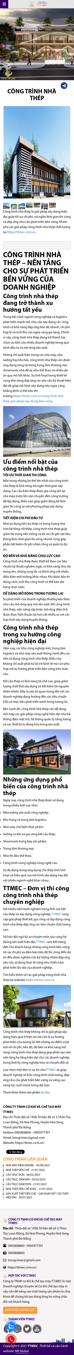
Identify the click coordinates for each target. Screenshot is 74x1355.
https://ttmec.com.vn (21, 232)
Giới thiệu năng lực (20, 1310)
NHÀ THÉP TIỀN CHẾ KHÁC (29, 1189)
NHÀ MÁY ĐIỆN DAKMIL (28, 1165)
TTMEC (56, 914)
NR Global (22, 1351)
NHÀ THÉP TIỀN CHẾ (25, 1170)
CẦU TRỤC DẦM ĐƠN (26, 1184)
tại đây (45, 1092)
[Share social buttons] (64, 85)
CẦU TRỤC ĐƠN (23, 1175)
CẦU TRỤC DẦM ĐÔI (25, 1179)
